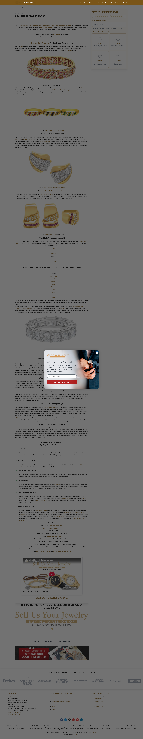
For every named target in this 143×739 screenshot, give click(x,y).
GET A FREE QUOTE (81, 2)
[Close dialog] (97, 352)
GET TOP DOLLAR (62, 382)
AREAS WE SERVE (94, 2)
